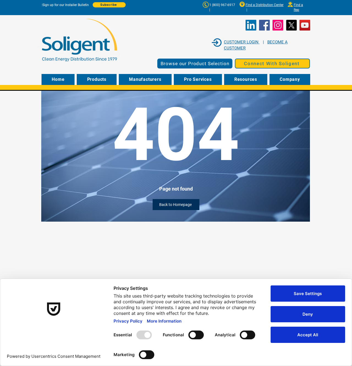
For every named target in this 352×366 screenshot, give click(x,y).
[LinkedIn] (251, 25)
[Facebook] (264, 25)
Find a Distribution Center (265, 5)
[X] (291, 25)
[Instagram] (278, 25)
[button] (272, 63)
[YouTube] (304, 25)
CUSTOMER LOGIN (242, 42)
